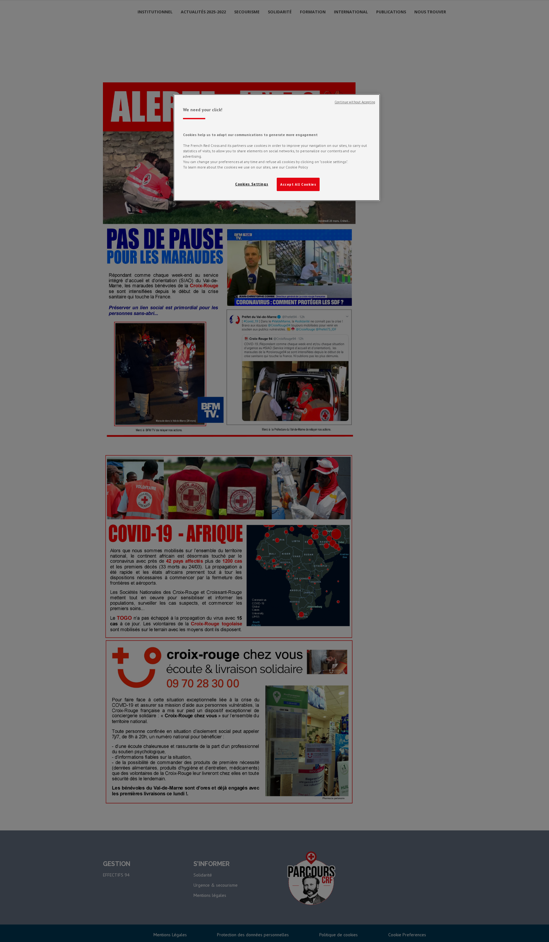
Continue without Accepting (355, 102)
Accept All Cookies (298, 184)
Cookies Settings (251, 184)
